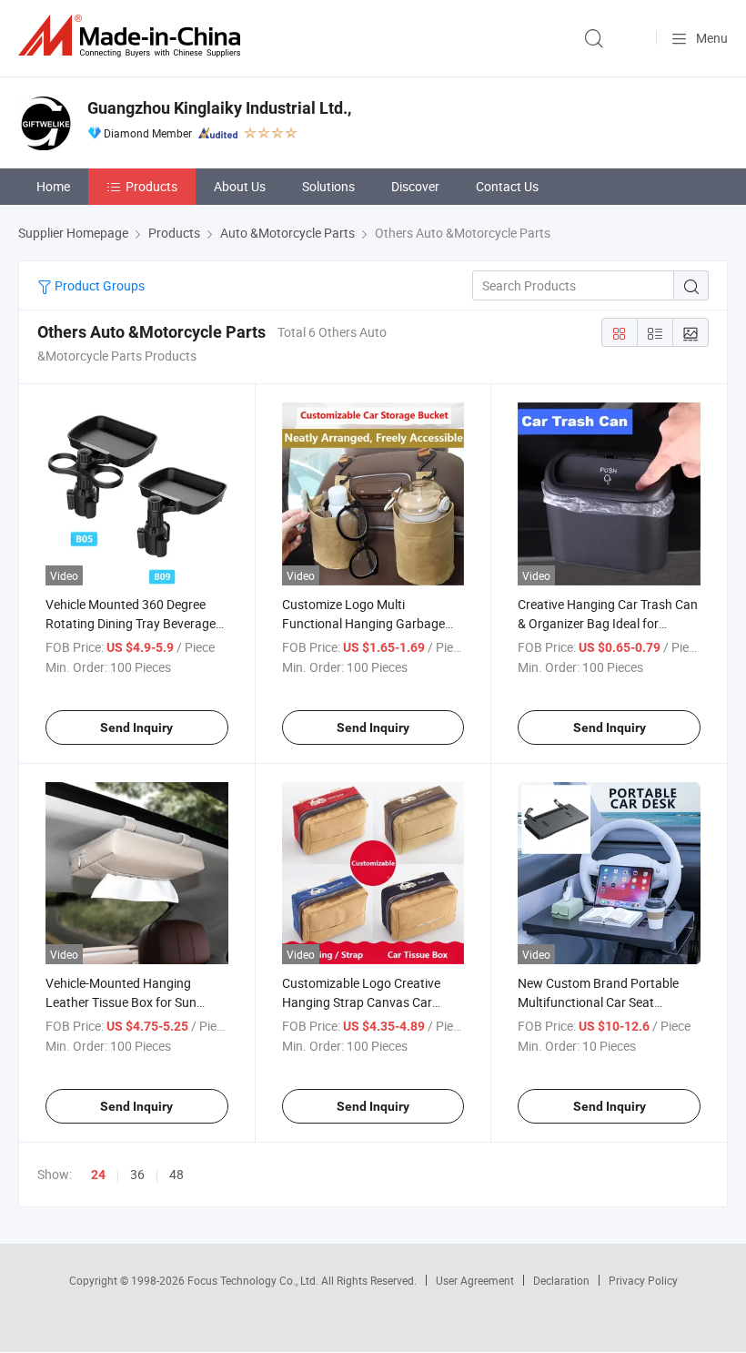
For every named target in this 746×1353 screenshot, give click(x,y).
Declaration (561, 1280)
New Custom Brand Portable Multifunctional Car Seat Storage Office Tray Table (598, 1002)
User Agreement (475, 1280)
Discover (415, 186)
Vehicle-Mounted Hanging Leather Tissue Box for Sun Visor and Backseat (121, 1002)
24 (98, 1174)
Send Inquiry (136, 727)
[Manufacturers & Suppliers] (132, 36)
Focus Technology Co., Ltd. (254, 1280)
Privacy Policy (643, 1280)
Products (151, 186)
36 (137, 1174)
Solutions (328, 186)
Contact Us (507, 186)
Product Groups (98, 285)
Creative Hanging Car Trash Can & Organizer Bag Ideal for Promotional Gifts (608, 623)
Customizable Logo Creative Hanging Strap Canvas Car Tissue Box (361, 1002)
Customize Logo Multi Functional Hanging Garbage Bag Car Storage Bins (363, 623)
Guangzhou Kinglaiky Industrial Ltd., (219, 107)
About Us (240, 186)
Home (53, 186)
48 (176, 1174)
